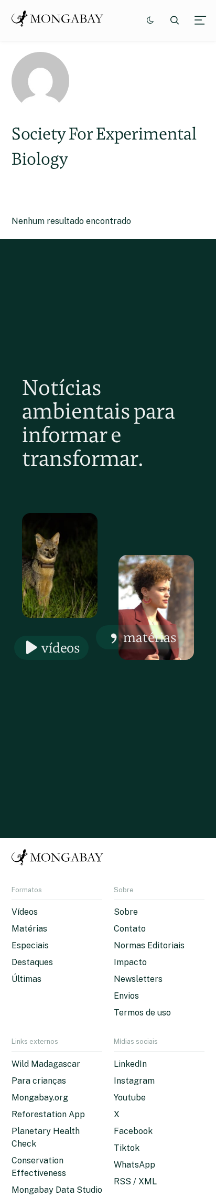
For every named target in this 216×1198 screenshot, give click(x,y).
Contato (130, 929)
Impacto (130, 962)
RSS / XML (135, 1181)
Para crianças (39, 1081)
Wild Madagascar (46, 1064)
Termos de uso (142, 1013)
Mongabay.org (40, 1098)
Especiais (30, 945)
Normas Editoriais (149, 945)
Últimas (26, 979)
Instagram (134, 1081)
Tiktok (126, 1148)
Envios (126, 996)
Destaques (32, 962)
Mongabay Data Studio (57, 1190)
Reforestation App (48, 1114)
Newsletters (138, 979)
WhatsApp (134, 1165)
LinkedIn (130, 1064)
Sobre (126, 912)
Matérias (150, 637)
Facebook (133, 1131)
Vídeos (60, 647)
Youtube (130, 1098)
